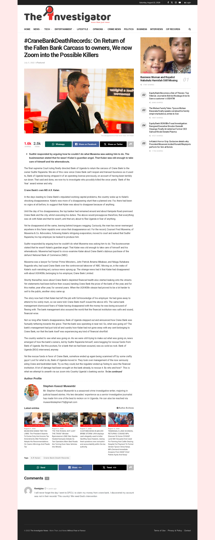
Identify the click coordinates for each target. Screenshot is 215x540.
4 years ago (52, 488)
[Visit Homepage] (67, 15)
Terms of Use (159, 530)
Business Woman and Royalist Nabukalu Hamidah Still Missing (158, 79)
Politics (129, 29)
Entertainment (63, 29)
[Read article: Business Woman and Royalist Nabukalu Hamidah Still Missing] (165, 55)
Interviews (156, 29)
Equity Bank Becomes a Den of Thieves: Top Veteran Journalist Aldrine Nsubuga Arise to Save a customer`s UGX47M (169, 96)
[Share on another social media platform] (130, 144)
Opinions (98, 29)
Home (27, 29)
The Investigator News (39, 530)
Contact (187, 530)
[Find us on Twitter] (172, 2)
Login (188, 2)
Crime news (114, 29)
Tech (47, 29)
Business (142, 29)
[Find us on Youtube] (180, 2)
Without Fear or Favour (76, 530)
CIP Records (173, 29)
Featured (41, 62)
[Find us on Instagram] (176, 2)
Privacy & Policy (175, 530)
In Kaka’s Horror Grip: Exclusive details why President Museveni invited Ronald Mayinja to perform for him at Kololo (170, 144)
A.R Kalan (35, 457)
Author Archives (126, 408)
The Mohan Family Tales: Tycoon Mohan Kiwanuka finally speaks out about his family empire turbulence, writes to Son (169, 111)
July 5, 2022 (29, 62)
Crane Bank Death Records (56, 457)
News (36, 29)
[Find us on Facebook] (168, 2)
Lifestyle (82, 29)
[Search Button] (190, 29)
